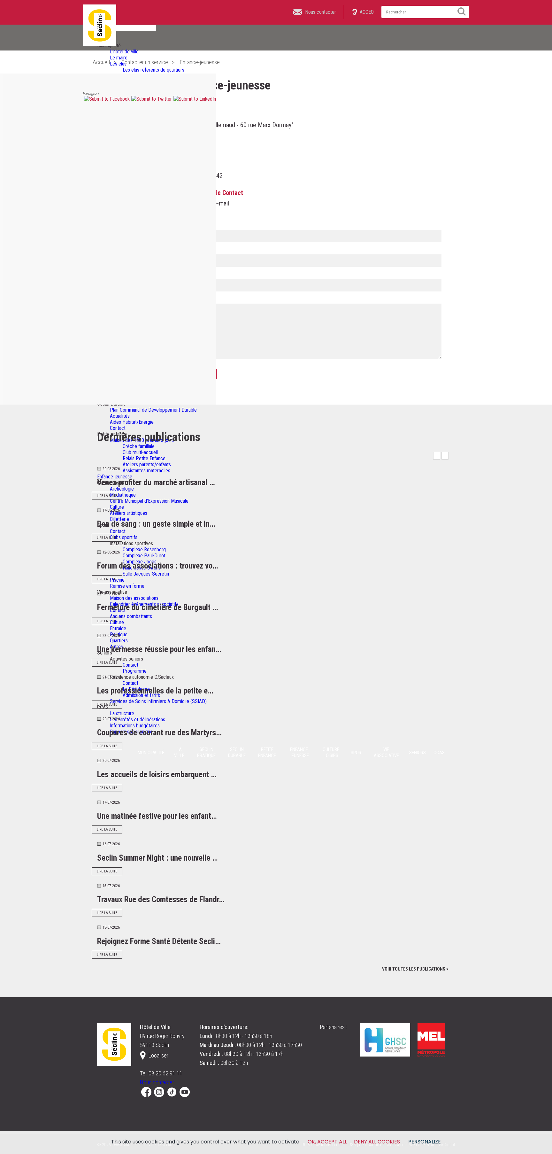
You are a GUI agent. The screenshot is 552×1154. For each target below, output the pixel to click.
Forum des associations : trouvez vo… (157, 565)
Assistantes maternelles (146, 471)
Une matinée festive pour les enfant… (157, 816)
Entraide (118, 628)
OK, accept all (327, 1141)
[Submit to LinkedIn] (194, 99)
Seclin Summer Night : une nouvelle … (157, 858)
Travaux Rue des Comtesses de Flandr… (161, 899)
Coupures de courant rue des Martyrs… (159, 732)
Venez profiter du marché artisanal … (156, 482)
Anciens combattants (131, 616)
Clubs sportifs (123, 537)
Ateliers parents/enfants (147, 464)
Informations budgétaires (135, 726)
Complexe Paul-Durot (144, 556)
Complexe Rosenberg (144, 549)
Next (444, 456)
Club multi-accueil (140, 452)
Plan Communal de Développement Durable (153, 410)
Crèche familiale (139, 446)
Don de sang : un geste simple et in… (156, 524)
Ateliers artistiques (128, 513)
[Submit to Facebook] (106, 99)
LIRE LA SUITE (107, 496)
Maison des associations (134, 598)
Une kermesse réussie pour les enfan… (159, 649)
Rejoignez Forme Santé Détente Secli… (159, 941)
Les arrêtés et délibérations (137, 719)
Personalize (424, 1141)
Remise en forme (127, 586)
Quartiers (119, 641)
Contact (118, 428)
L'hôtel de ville (124, 52)
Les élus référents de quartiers (153, 70)
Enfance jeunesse (114, 477)
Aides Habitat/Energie (132, 422)
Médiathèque (123, 495)
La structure (122, 713)
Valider (459, 11)
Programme (135, 671)
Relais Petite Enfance (144, 458)
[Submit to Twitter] (151, 99)
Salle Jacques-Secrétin (146, 574)
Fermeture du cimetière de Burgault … (157, 607)
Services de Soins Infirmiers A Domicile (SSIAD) (158, 701)
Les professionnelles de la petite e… (155, 690)
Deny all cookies (377, 1141)
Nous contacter (157, 1082)
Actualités (120, 416)
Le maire (118, 58)
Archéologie (122, 489)
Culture (117, 507)
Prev (436, 456)
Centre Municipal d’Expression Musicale (149, 501)
